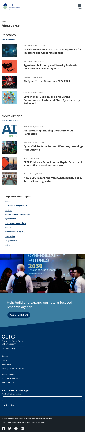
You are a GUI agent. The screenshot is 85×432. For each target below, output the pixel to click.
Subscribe (9, 405)
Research (5, 356)
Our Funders (16, 422)
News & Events (7, 364)
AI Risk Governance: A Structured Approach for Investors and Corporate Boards (52, 51)
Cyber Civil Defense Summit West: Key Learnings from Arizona (53, 148)
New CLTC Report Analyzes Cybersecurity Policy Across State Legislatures (53, 179)
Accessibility (26, 422)
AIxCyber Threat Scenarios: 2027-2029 (47, 81)
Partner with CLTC (18, 315)
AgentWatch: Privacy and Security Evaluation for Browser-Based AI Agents (51, 66)
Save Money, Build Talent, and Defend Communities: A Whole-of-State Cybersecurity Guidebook (52, 100)
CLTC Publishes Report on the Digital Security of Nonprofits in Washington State (53, 163)
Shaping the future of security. (14, 368)
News (25, 158)
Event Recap (28, 127)
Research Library (8, 374)
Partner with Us (8, 382)
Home (4, 22)
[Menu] (80, 5)
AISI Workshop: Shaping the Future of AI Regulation (48, 132)
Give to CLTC (7, 360)
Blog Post (27, 77)
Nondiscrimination (38, 422)
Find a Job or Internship (11, 378)
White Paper (28, 45)
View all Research (8, 39)
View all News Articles (10, 120)
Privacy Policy (6, 422)
